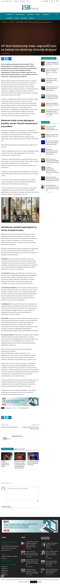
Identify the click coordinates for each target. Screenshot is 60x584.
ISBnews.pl (4, 566)
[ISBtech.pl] (30, 7)
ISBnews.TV (16, 1)
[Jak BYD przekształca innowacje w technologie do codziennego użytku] (43, 96)
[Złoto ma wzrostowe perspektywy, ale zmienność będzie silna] (43, 127)
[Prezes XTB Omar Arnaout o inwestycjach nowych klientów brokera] (23, 553)
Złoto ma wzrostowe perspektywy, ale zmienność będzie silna (52, 128)
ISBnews (28, 1)
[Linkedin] (47, 1)
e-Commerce (9, 18)
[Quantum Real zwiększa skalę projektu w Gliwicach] (43, 104)
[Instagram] (44, 1)
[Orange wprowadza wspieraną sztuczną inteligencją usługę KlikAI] (23, 571)
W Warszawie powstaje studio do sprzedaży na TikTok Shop (32, 463)
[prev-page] (2, 471)
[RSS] (49, 1)
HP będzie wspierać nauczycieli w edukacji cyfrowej (30, 427)
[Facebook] (42, 1)
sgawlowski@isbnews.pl (7, 560)
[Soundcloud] (52, 1)
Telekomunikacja (20, 14)
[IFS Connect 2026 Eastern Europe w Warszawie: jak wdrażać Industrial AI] (43, 142)
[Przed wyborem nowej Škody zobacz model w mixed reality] (43, 80)
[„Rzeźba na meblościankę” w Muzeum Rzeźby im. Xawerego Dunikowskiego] (43, 168)
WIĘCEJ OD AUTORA (20, 449)
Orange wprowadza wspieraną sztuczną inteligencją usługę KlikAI (32, 571)
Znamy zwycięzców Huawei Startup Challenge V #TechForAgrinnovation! (52, 160)
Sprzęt (16, 18)
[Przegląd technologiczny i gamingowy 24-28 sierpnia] (7, 456)
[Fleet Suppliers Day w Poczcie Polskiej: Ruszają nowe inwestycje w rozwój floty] (43, 186)
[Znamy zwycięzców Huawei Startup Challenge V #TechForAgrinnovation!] (43, 160)
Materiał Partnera (17, 436)
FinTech (38, 14)
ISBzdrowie (22, 1)
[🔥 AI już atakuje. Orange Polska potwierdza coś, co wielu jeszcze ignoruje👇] (23, 561)
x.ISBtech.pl (5, 574)
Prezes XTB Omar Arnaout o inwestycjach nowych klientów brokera (32, 553)
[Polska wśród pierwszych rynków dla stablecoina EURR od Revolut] (43, 88)
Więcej (39, 582)
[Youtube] (57, 1)
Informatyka (9, 14)
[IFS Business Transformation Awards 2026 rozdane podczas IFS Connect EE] (43, 150)
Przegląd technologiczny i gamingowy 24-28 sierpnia (52, 545)
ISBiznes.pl (4, 572)
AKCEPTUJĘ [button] (33, 581)
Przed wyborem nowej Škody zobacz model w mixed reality (51, 80)
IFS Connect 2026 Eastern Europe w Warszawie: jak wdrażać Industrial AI (52, 142)
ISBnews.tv (4, 568)
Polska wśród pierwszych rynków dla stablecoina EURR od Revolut (52, 88)
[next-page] (5, 471)
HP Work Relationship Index (23, 408)
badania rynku (8, 408)
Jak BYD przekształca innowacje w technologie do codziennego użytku (52, 96)
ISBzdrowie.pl (5, 570)
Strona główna (4, 22)
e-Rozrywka (30, 14)
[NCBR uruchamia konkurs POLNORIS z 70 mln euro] (43, 136)
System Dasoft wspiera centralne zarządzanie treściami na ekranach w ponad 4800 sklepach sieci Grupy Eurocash (20, 464)
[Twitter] (55, 1)
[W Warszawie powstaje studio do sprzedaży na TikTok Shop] (33, 456)
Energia (31, 18)
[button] (56, 14)
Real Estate (24, 18)
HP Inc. (14, 408)
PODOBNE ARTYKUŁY (7, 449)
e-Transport (45, 14)
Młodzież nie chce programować (9, 427)
